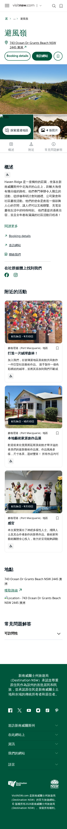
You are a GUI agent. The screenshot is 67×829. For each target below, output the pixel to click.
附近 (31, 149)
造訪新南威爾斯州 (21, 725)
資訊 (11, 744)
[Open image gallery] (33, 89)
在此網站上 (16, 735)
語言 (11, 764)
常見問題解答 (54, 149)
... (14, 18)
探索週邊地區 (19, 130)
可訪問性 (11, 633)
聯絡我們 (15, 254)
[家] (23, 5)
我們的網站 (16, 753)
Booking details (17, 56)
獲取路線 (11, 590)
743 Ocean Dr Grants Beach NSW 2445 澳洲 (33, 45)
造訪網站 (42, 56)
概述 (11, 149)
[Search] (54, 7)
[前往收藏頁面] (61, 5)
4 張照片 (52, 130)
